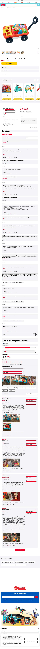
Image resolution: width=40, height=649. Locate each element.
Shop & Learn (3, 631)
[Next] (38, 53)
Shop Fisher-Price (4, 55)
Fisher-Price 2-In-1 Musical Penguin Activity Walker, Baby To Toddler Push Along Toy (29, 96)
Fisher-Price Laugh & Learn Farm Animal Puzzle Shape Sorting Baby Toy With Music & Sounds (7, 96)
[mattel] (3, 2)
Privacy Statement (19, 639)
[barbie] (8, 2)
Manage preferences (31, 641)
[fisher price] (22, 2)
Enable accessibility (20, 0)
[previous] (35, 80)
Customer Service (4, 633)
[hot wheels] (15, 2)
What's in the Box (5, 70)
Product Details (5, 67)
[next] (38, 80)
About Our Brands (4, 628)
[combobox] (21, 5)
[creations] (29, 2)
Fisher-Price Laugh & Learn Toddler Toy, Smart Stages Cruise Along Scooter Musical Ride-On (18, 96)
